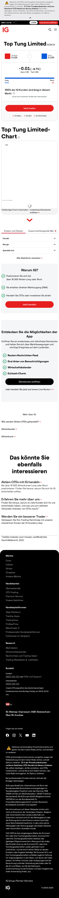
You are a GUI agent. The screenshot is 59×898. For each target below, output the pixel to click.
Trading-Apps (12, 616)
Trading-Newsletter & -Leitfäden (22, 659)
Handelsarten (12, 583)
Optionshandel (13, 588)
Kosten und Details (13, 230)
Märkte (9, 555)
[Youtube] (27, 735)
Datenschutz (43, 711)
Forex (8, 560)
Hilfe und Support (32, 676)
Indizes (9, 564)
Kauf (50, 55)
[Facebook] (7, 735)
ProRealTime (12, 624)
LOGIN (33, 22)
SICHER (29, 116)
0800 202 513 (12, 683)
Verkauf (14, 55)
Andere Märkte (13, 576)
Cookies (19, 715)
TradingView (12, 620)
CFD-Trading (12, 592)
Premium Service (14, 596)
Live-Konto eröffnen (48, 22)
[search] (50, 30)
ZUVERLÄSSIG (41, 116)
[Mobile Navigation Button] (55, 30)
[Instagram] (14, 735)
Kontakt (10, 668)
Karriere (29, 880)
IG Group (10, 880)
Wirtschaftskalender (16, 651)
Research (10, 643)
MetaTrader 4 (12, 628)
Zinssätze (10, 572)
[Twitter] (20, 735)
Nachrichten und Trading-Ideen (21, 655)
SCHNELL (18, 116)
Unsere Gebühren (14, 600)
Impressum (24, 711)
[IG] (6, 29)
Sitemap (13, 711)
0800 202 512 (12, 676)
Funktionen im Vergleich (18, 636)
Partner (19, 880)
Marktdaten (12, 647)
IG (7, 711)
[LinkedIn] (33, 735)
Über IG (10, 715)
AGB (33, 711)
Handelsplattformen (16, 607)
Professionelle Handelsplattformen (23, 632)
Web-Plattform (13, 612)
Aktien (9, 568)
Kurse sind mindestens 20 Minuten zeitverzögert (29, 96)
